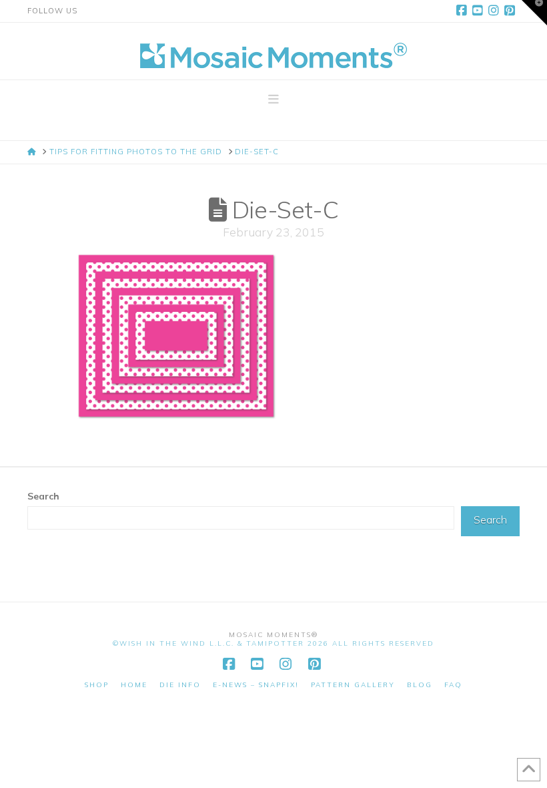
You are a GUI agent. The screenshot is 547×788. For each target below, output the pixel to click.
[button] (273, 99)
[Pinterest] (512, 10)
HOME (134, 684)
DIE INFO (180, 684)
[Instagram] (496, 10)
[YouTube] (480, 10)
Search (43, 496)
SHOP (97, 684)
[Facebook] (464, 10)
